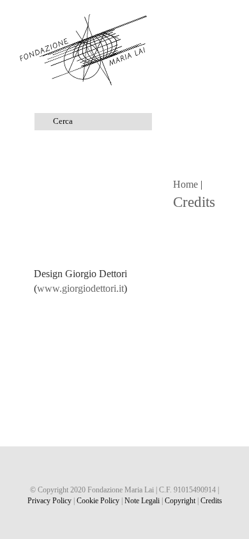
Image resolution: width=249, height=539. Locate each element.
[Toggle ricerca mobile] (202, 19)
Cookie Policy (98, 500)
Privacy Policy (49, 500)
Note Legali (142, 500)
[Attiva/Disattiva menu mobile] (225, 19)
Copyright (180, 500)
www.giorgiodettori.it (80, 288)
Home (185, 184)
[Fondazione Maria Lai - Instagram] (125, 468)
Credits (211, 500)
